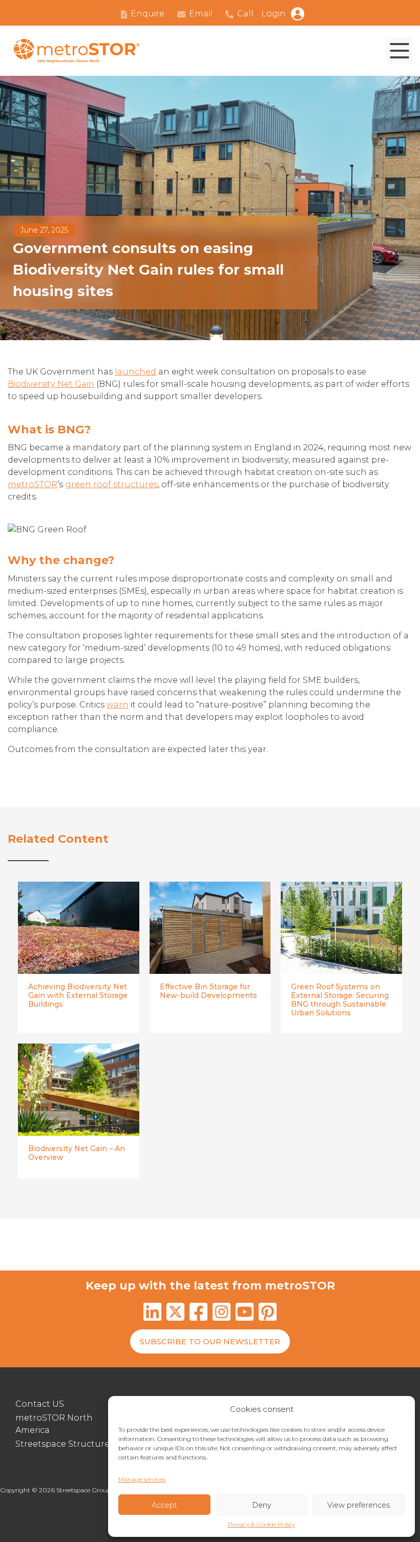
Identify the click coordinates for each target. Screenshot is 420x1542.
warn (118, 705)
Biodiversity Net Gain (51, 384)
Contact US (39, 1404)
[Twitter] (175, 1313)
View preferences (358, 1505)
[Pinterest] (268, 1313)
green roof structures (111, 484)
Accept (164, 1505)
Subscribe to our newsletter (210, 1341)
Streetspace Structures (64, 1444)
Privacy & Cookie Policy (261, 1524)
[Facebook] (198, 1313)
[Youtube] (245, 1313)
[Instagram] (221, 1313)
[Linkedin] (152, 1313)
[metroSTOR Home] (77, 51)
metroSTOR (32, 484)
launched (135, 372)
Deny (261, 1505)
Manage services (141, 1479)
